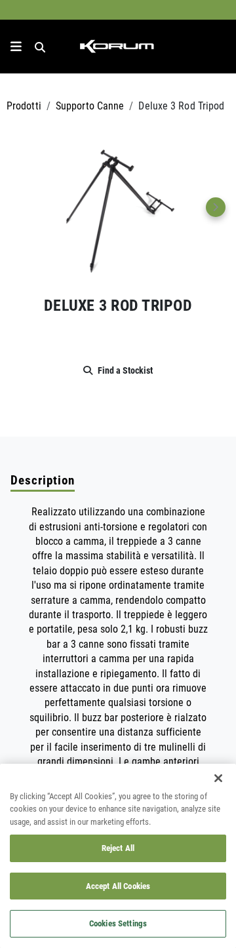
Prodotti (24, 105)
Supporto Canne (90, 105)
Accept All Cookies (118, 886)
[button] (118, 207)
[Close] (218, 778)
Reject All (118, 848)
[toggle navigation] (16, 46)
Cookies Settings (118, 923)
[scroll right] (216, 207)
